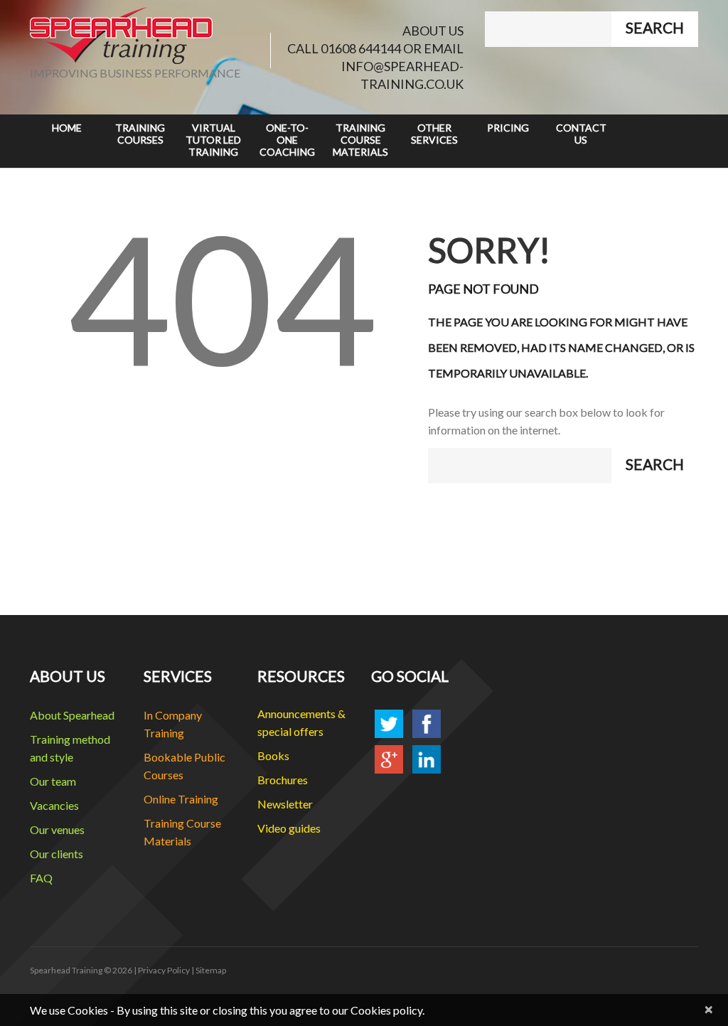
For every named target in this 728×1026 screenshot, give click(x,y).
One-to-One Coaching (287, 140)
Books (273, 755)
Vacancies (54, 805)
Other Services (434, 134)
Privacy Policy (164, 970)
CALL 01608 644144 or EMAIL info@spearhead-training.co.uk (375, 66)
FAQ (41, 878)
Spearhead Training (66, 970)
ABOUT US (433, 30)
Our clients (56, 853)
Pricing (508, 128)
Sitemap (211, 970)
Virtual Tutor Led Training (213, 140)
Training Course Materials (360, 140)
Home (67, 128)
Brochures (282, 779)
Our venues (57, 829)
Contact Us (581, 134)
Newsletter (285, 804)
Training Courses (140, 134)
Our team (53, 781)
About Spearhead (72, 715)
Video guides (289, 828)
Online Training (181, 799)
